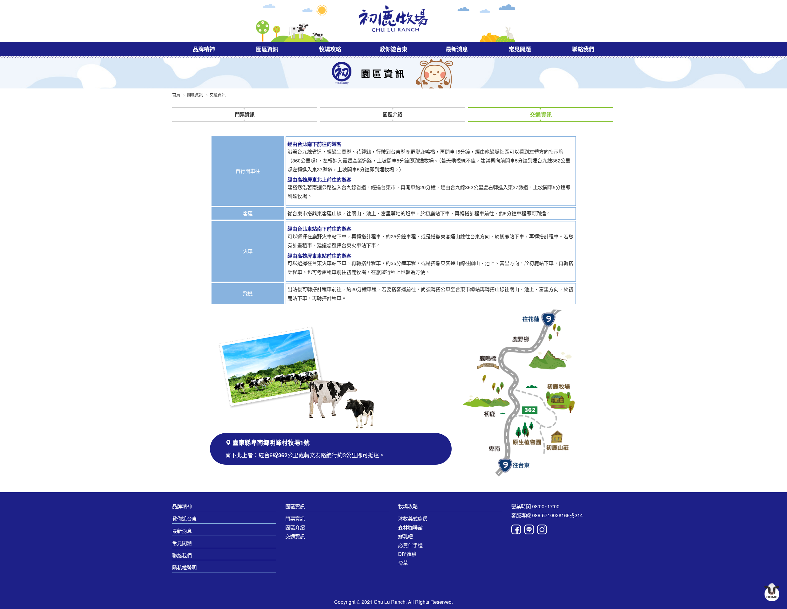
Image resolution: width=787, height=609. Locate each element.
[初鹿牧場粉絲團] (517, 529)
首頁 (176, 94)
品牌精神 (204, 49)
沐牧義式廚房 (413, 518)
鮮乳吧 (405, 536)
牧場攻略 (330, 49)
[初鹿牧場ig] (542, 529)
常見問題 (520, 49)
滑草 (403, 562)
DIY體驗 (407, 553)
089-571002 (545, 515)
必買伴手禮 (410, 545)
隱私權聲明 (184, 567)
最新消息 (457, 49)
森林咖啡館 (410, 527)
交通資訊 (295, 536)
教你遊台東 (393, 49)
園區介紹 (295, 527)
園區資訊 (267, 49)
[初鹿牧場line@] (530, 529)
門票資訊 (295, 518)
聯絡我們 (583, 49)
